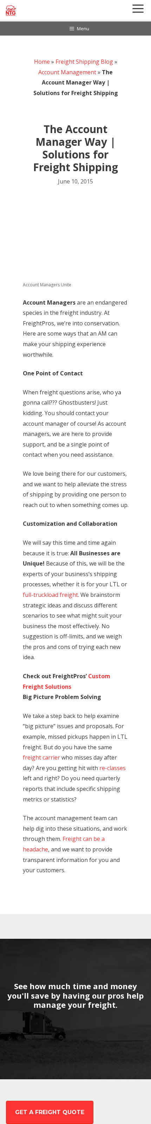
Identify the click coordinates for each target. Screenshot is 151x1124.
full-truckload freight (50, 595)
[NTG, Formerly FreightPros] (11, 10)
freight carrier (41, 757)
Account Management (67, 72)
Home (42, 61)
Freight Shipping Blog (84, 61)
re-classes (112, 768)
